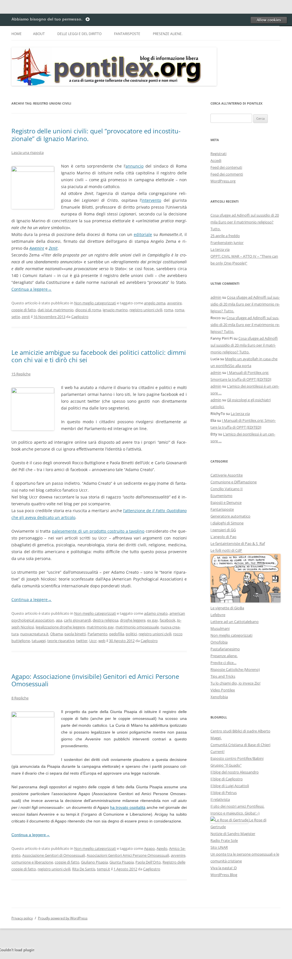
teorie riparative (60, 640)
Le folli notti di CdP (226, 550)
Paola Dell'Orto (148, 862)
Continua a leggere (31, 289)
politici (131, 633)
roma (168, 309)
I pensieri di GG (223, 529)
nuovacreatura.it (34, 633)
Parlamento (98, 633)
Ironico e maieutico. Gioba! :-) (234, 813)
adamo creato (156, 613)
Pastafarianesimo (225, 648)
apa (59, 620)
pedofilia (116, 633)
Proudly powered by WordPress (63, 918)
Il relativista (220, 799)
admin (215, 297)
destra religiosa (105, 620)
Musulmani (220, 628)
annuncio (134, 166)
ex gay (152, 620)
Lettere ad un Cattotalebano (234, 621)
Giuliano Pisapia (94, 862)
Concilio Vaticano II (226, 488)
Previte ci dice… (223, 662)
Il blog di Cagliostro (226, 778)
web (102, 640)
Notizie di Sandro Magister (232, 833)
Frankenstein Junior (227, 242)
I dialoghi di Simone (227, 523)
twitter (82, 640)
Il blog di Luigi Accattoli (229, 785)
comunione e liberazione (32, 862)
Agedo (162, 848)
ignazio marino (115, 309)
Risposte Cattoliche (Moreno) (235, 669)
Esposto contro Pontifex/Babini (236, 758)
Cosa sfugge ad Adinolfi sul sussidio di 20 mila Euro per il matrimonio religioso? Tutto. (244, 222)
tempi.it (103, 869)
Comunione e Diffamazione (233, 481)
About (39, 33)
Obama (56, 633)
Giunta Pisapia (122, 862)
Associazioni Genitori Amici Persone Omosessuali (128, 855)
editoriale (143, 234)
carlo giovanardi (77, 620)
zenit (26, 316)
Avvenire (36, 248)
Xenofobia (219, 696)
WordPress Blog (223, 874)
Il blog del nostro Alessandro (234, 772)
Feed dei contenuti (226, 167)
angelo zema (154, 303)
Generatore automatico (230, 516)
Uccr (93, 640)
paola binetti (75, 633)
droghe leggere (132, 620)
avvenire (174, 303)
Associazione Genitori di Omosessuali (53, 855)
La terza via (220, 249)
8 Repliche (20, 698)
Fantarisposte (127, 33)
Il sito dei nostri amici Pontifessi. (237, 806)
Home (16, 33)
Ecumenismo (221, 495)
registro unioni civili (145, 309)
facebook (167, 620)
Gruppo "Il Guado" (226, 765)
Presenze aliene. (167, 33)
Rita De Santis (83, 869)
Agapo (149, 848)
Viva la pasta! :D (223, 867)
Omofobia (219, 642)
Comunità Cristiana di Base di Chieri (240, 744)
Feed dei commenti (226, 174)
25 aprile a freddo (225, 235)
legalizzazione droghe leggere (60, 627)
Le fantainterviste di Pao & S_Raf (237, 543)
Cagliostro (79, 316)
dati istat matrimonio (56, 309)
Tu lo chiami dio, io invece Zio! (235, 683)
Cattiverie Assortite (226, 475)
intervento (151, 200)
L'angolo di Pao (223, 536)
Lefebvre (217, 614)
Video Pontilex (222, 690)
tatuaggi (39, 640)
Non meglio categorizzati (95, 303)
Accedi (215, 160)
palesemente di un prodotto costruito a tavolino (98, 531)
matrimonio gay (100, 627)
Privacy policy (22, 918)
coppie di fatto (23, 309)
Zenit (53, 248)
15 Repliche (21, 373)
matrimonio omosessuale (137, 627)
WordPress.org (223, 181)
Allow (268, 20)
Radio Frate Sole (224, 840)
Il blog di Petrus (223, 792)
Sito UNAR (219, 847)
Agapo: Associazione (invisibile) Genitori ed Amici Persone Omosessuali (95, 680)
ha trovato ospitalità (127, 807)
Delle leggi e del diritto (79, 33)
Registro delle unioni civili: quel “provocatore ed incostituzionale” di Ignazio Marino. (96, 134)
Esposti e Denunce (226, 502)
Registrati (218, 153)
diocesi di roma (88, 309)
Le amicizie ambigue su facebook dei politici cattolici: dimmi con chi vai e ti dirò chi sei (98, 356)
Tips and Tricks (222, 676)
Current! (217, 751)
